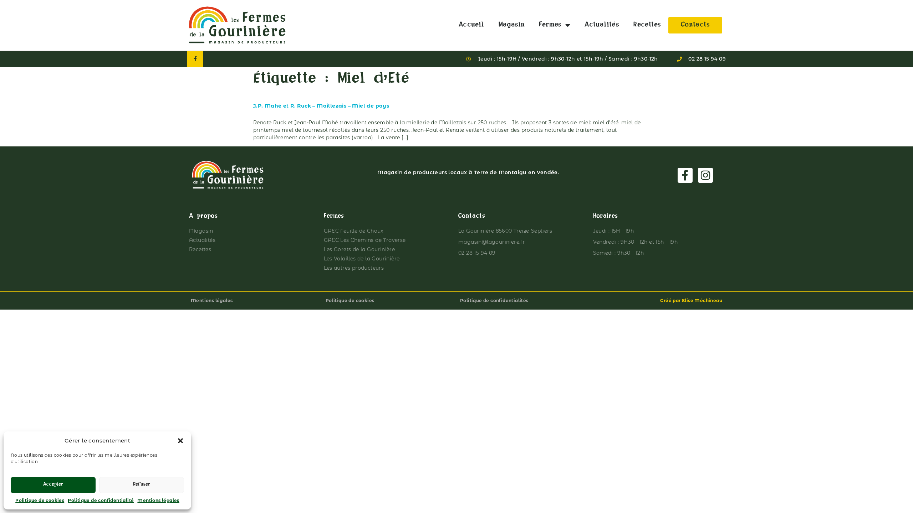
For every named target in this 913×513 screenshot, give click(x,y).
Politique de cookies (39, 500)
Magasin (512, 25)
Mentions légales (158, 500)
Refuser (141, 485)
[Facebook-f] (195, 59)
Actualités (602, 25)
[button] (180, 440)
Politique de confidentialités (494, 300)
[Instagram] (705, 175)
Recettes (647, 25)
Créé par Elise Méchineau (691, 300)
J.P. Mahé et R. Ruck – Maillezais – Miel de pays (321, 106)
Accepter (53, 485)
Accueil (471, 25)
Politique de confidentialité (101, 500)
